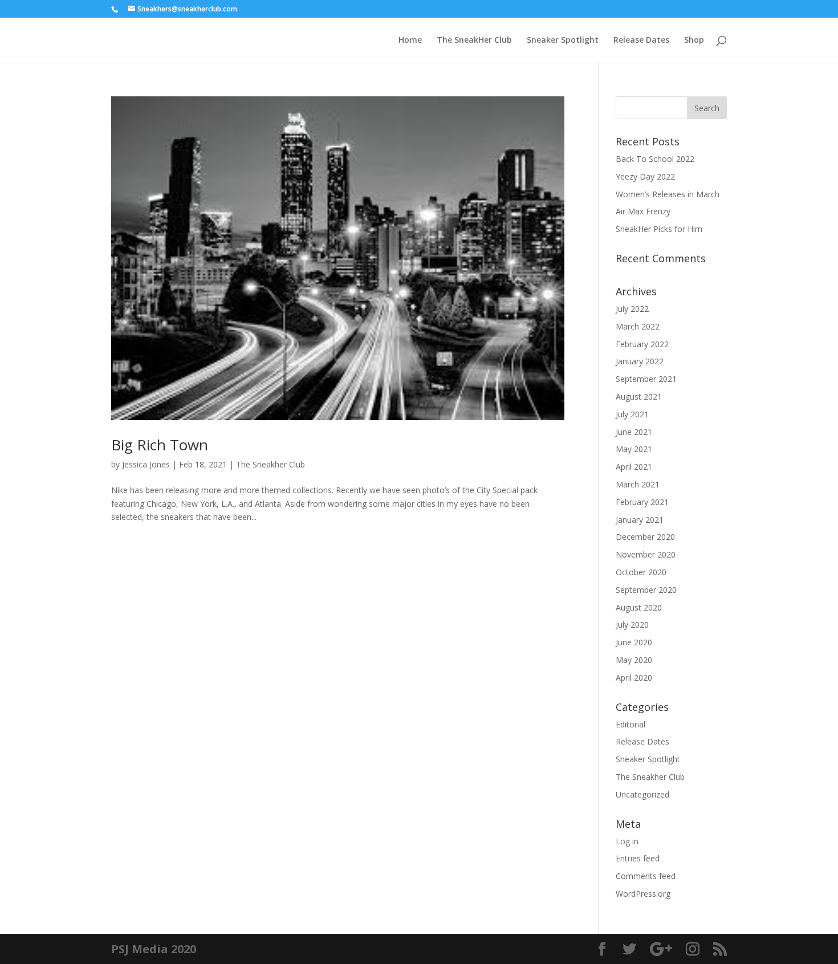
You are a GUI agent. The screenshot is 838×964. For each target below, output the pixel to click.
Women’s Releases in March (667, 194)
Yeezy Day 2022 (645, 176)
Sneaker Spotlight (563, 40)
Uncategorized (642, 794)
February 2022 (642, 344)
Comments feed (646, 876)
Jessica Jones (146, 464)
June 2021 (634, 431)
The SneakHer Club (474, 40)
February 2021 (642, 502)
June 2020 (634, 642)
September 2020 (646, 589)
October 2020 (641, 572)
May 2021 (634, 449)
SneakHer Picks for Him (659, 228)
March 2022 (638, 326)
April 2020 (634, 677)
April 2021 (634, 466)
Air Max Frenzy (643, 211)
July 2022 (632, 308)
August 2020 (639, 607)
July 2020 (632, 624)
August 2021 (639, 396)
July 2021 (632, 414)
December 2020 (645, 536)
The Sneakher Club (270, 464)
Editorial (630, 724)
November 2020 (646, 554)
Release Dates (641, 40)
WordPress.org (643, 893)
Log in (627, 841)
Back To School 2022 (655, 158)
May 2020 (634, 659)
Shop (694, 40)
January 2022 (640, 361)
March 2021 (638, 484)
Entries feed (638, 858)
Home (410, 40)
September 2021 (646, 378)
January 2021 (640, 519)
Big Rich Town (159, 444)
